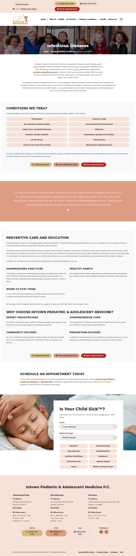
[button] (44, 19)
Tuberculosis (99, 140)
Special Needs (103, 461)
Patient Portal (21, 4)
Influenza (99, 129)
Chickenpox (37, 119)
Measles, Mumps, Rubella (37, 135)
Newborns (103, 456)
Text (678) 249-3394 (67, 165)
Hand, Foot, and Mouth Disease (37, 129)
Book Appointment (68, 9)
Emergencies (74, 451)
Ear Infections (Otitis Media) (37, 124)
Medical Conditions (74, 456)
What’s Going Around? (103, 467)
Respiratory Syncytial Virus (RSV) (99, 135)
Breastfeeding (103, 446)
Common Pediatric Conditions (63, 51)
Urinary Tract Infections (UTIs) (36, 145)
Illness (62, 422)
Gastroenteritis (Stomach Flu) (99, 124)
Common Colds (99, 119)
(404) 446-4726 (66, 4)
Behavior (74, 446)
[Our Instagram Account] (106, 532)
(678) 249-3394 (29, 9)
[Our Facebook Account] (101, 532)
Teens (74, 467)
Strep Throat (37, 140)
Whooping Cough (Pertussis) (99, 145)
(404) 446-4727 (89, 4)
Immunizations (103, 451)
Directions (17, 508)
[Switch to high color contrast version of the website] (121, 19)
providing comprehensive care (45, 72)
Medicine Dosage (66, 433)
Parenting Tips (74, 461)
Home (46, 51)
